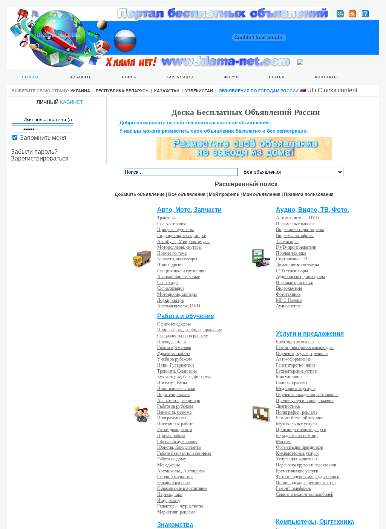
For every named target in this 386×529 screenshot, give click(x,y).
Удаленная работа (173, 353)
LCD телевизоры (292, 271)
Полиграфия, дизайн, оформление (189, 329)
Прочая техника (291, 253)
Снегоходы (167, 282)
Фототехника (288, 294)
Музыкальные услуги (296, 424)
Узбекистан (199, 91)
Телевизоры (287, 241)
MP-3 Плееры (289, 300)
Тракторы (166, 217)
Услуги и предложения (310, 333)
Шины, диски (169, 265)
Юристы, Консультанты (179, 447)
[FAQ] (365, 15)
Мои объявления (261, 194)
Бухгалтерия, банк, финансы (184, 376)
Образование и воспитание (182, 488)
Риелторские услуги (295, 341)
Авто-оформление (293, 359)
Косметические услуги (297, 471)
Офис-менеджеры (174, 324)
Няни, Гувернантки (175, 365)
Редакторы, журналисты (180, 506)
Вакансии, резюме (174, 412)
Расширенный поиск (246, 184)
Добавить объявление (140, 194)
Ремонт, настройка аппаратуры (305, 347)
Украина (80, 91)
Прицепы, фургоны (175, 229)
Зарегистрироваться (40, 158)
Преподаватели (171, 341)
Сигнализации (170, 288)
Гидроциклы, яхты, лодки (181, 235)
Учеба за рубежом (174, 359)
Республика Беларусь (122, 91)
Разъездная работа (174, 429)
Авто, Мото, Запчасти (189, 209)
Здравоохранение (173, 482)
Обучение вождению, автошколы (307, 394)
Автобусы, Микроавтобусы (183, 241)
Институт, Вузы (172, 382)
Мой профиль (224, 194)
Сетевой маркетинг (175, 476)
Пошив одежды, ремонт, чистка (305, 482)
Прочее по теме (172, 253)
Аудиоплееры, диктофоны (300, 276)
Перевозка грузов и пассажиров (306, 465)
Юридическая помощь (297, 435)
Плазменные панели (295, 223)
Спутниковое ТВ (291, 258)
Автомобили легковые (178, 276)
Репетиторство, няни (295, 365)
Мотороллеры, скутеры (179, 247)
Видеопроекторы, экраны (300, 229)
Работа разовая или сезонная (184, 453)
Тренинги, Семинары (177, 371)
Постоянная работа (175, 424)
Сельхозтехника (172, 223)
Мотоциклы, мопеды (177, 294)
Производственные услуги (301, 429)
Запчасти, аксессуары (177, 258)
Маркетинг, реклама (176, 512)
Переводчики (169, 494)
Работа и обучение (185, 316)
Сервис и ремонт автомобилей (304, 494)
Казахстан (166, 91)
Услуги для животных (297, 459)
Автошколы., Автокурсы (181, 471)
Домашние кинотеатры (297, 265)
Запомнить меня (43, 138)
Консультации (289, 376)
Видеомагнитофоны (295, 235)
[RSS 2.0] (353, 15)
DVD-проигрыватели (296, 247)
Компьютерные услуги (297, 453)
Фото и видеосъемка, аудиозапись (307, 476)
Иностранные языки (176, 388)
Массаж (283, 441)
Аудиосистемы (289, 306)
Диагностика (288, 406)
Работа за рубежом (175, 406)
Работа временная (174, 347)
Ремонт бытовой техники (299, 417)
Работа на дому (171, 459)
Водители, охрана (173, 394)
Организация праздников (299, 447)
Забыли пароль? (34, 151)
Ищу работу (168, 500)
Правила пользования (309, 194)
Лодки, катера (170, 300)
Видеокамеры (289, 288)
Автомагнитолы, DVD (178, 306)
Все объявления (186, 194)
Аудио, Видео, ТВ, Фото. (312, 209)
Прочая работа (171, 435)
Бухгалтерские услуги (296, 371)
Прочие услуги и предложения (305, 400)
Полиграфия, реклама (296, 412)
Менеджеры (168, 465)
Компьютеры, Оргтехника (315, 521)
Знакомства (175, 524)
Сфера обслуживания (177, 441)
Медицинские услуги (296, 388)
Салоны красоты (291, 382)
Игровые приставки (294, 282)
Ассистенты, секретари (178, 400)
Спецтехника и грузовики (181, 271)
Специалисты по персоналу (182, 335)
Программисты (171, 417)
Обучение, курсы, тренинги (302, 353)
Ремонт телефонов (293, 488)
